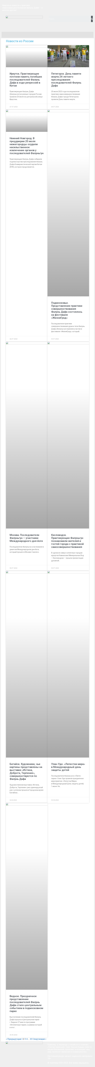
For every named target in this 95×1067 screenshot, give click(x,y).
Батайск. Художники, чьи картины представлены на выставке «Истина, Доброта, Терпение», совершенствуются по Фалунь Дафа (26, 771)
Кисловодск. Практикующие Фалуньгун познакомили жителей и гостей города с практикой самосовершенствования (67, 541)
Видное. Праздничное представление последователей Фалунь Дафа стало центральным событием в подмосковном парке (26, 1004)
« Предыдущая (13, 1039)
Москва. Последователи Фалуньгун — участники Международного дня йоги (26, 538)
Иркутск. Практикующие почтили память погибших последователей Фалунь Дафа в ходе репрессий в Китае (26, 79)
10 (31, 1039)
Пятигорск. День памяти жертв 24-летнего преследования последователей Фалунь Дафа (66, 79)
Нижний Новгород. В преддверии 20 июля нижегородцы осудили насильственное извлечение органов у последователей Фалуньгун (27, 146)
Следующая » (39, 1039)
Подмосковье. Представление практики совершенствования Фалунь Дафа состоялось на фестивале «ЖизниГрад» (66, 310)
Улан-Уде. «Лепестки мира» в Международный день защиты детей (68, 767)
